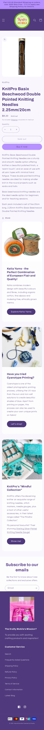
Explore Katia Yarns (21, 312)
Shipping (14, 119)
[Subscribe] (36, 588)
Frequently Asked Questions (17, 660)
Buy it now (22, 147)
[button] (3, 20)
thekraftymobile (18, 723)
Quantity (5, 124)
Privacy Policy (11, 678)
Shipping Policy (11, 666)
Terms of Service (12, 684)
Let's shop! (16, 424)
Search (8, 654)
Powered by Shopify (29, 723)
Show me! (16, 541)
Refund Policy (11, 672)
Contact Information (14, 690)
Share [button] (7, 218)
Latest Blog (10, 696)
